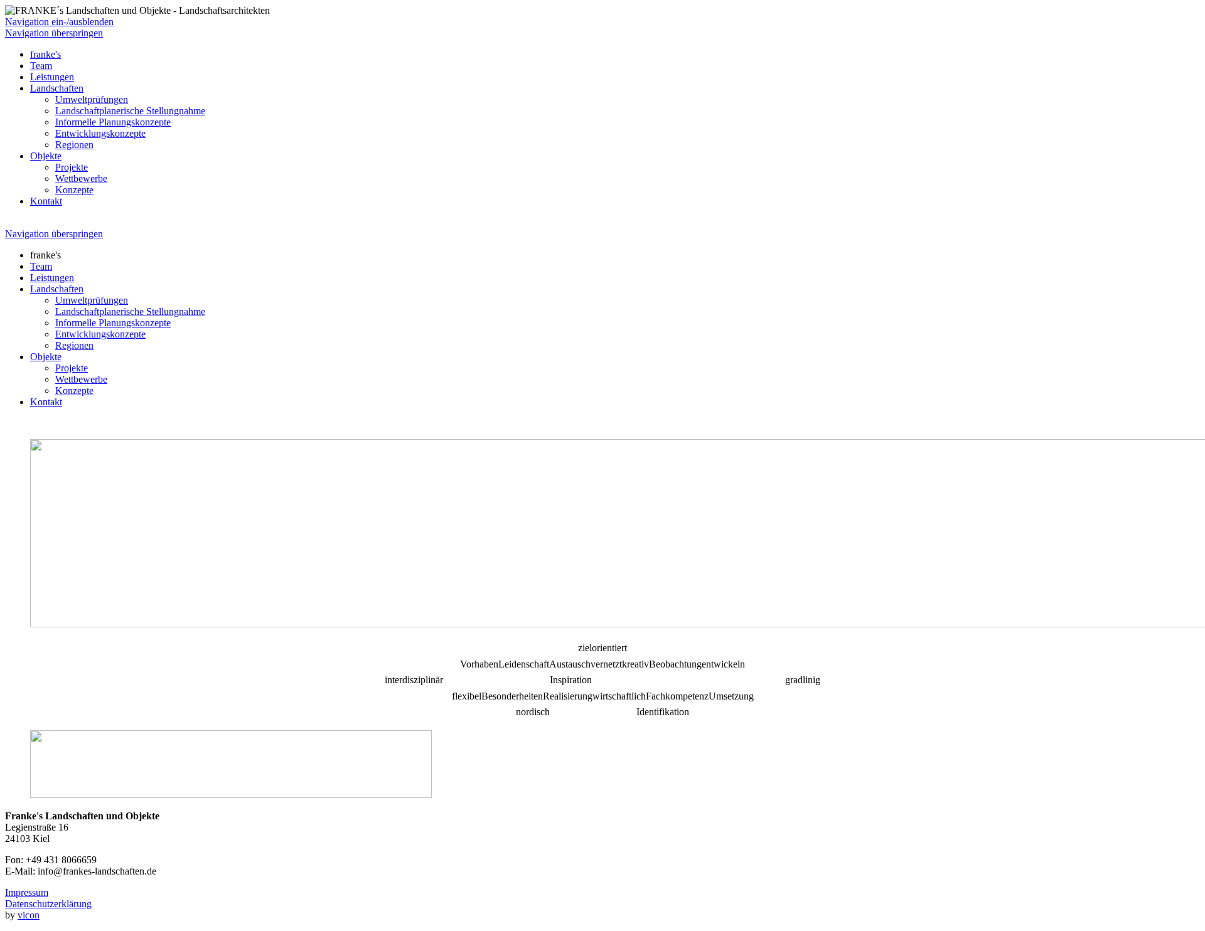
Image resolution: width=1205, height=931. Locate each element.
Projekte (71, 167)
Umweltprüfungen (91, 99)
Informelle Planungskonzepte (113, 122)
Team (41, 65)
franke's (45, 54)
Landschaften (56, 88)
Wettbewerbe (81, 178)
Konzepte (74, 189)
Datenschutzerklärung (48, 903)
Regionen (74, 144)
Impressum (26, 892)
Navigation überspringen (54, 33)
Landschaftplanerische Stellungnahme (130, 110)
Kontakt (46, 201)
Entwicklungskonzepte (100, 133)
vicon (29, 915)
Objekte (46, 156)
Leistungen (52, 77)
